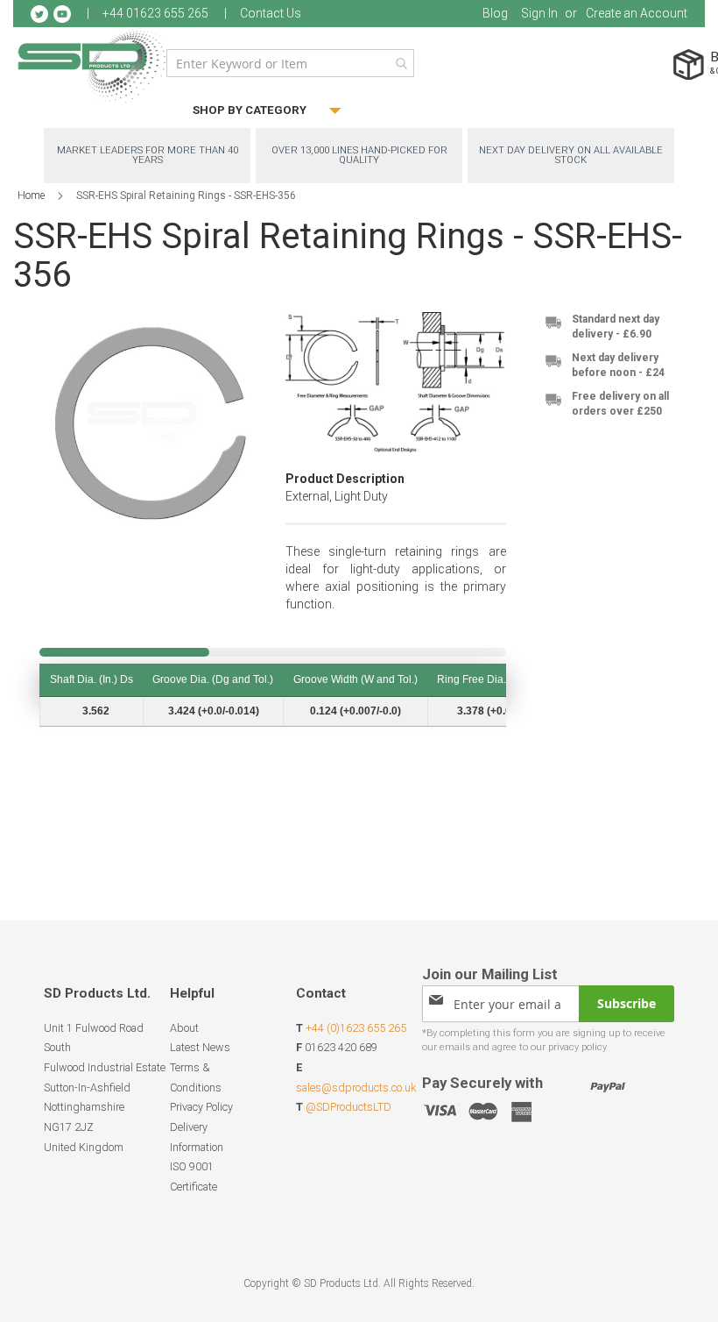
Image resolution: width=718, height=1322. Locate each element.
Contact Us (270, 13)
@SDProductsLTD (348, 1106)
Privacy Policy (201, 1106)
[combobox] (290, 63)
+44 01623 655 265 (155, 13)
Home (31, 195)
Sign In (539, 13)
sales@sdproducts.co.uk (356, 1087)
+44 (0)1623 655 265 (356, 1027)
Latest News (200, 1047)
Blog (495, 13)
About (184, 1027)
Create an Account (636, 13)
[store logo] (92, 65)
